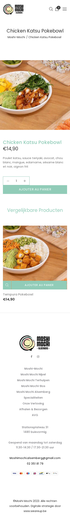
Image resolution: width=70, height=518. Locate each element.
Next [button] (63, 254)
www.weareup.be (35, 511)
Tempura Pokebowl (18, 294)
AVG (35, 415)
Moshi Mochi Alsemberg (33, 392)
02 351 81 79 (35, 464)
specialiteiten (33, 398)
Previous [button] (7, 254)
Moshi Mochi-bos (33, 386)
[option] (35, 95)
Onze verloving (33, 403)
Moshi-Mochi (16, 37)
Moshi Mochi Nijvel (33, 374)
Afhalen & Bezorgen (33, 409)
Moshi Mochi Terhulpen (33, 380)
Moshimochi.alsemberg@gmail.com (35, 458)
